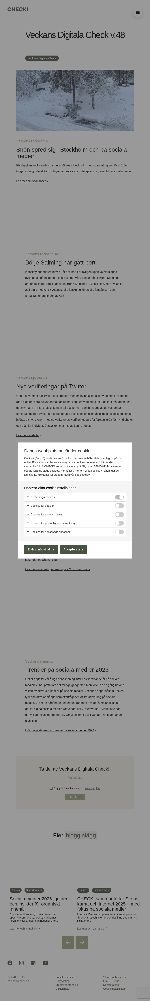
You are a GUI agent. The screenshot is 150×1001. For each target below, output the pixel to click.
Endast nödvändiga (41, 549)
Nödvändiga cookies (42, 497)
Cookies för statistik (42, 505)
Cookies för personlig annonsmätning (52, 523)
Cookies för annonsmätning (46, 514)
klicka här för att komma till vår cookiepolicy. (64, 474)
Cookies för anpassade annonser (50, 531)
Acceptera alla (73, 549)
